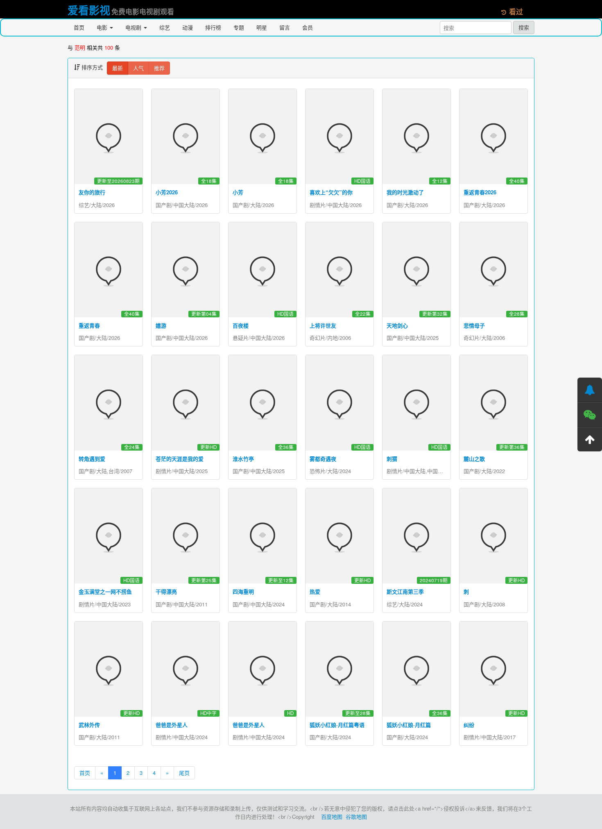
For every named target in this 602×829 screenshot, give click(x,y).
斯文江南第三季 (405, 591)
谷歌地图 (356, 816)
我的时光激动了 (405, 192)
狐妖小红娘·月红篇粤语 (337, 725)
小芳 (238, 192)
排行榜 (213, 27)
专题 (238, 27)
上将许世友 (323, 325)
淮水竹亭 (243, 458)
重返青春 (89, 325)
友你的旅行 (92, 192)
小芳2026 (167, 192)
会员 (307, 27)
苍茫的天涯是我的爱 (180, 458)
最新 (117, 68)
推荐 (159, 68)
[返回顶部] (589, 439)
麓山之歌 (474, 458)
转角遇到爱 (92, 458)
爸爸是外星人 (172, 725)
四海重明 (243, 591)
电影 (103, 27)
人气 (138, 68)
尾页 (184, 773)
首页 (79, 27)
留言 (284, 27)
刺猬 (392, 458)
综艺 (164, 27)
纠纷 (469, 725)
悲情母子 (474, 325)
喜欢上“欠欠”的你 (331, 192)
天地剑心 (397, 325)
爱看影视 (89, 10)
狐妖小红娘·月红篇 (409, 725)
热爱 (315, 591)
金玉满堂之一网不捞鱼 (105, 591)
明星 (261, 27)
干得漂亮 (166, 591)
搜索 (523, 27)
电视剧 (134, 27)
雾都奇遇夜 (323, 458)
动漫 (187, 27)
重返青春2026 (480, 192)
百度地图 (331, 816)
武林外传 (89, 725)
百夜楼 (241, 325)
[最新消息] (589, 390)
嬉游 (161, 325)
